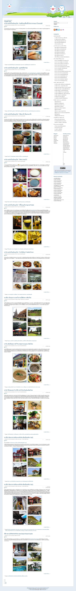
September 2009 (65, 149)
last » (6, 583)
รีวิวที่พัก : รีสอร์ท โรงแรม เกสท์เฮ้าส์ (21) (60, 100)
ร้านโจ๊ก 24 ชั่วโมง (22, 434)
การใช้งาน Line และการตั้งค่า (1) (60, 39)
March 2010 (65, 141)
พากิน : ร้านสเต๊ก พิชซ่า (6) (59, 69)
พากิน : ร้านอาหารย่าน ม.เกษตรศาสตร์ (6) (61, 72)
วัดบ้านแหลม (17, 529)
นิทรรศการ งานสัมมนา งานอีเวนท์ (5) (60, 122)
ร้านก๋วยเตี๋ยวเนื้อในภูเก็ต (11, 64)
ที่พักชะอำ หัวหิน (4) (58, 109)
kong (47, 588)
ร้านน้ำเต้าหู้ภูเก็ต (14, 201)
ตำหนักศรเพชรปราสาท (11, 530)
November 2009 (65, 146)
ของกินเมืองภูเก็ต (17, 64)
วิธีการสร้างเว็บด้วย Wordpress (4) (60, 42)
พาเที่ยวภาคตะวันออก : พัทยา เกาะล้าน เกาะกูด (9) (63, 87)
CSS (45, 589)
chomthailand (56, 140)
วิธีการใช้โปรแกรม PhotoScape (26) (60, 47)
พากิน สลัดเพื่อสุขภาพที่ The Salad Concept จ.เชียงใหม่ (18, 344)
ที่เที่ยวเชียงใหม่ (29, 340)
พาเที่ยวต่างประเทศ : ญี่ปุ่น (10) (60, 96)
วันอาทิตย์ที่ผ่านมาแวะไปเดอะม (58, 185)
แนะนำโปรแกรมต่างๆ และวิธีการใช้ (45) (60, 45)
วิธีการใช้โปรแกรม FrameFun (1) (60, 53)
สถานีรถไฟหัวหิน (13, 481)
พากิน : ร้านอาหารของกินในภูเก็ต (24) (61, 77)
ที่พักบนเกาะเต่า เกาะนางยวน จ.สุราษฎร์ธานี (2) (62, 112)
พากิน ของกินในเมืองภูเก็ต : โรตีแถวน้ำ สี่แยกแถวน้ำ (17, 114)
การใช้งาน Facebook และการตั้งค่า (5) (61, 37)
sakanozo (55, 139)
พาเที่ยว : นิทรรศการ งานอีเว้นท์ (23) (60, 95)
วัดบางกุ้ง (21, 529)
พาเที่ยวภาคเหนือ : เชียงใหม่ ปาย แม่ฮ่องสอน (22, 299)
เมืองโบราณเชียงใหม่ (14, 340)
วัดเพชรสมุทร (13, 529)
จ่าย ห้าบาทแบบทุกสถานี (57, 180)
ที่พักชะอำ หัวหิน (17, 535)
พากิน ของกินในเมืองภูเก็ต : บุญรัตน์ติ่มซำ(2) (15, 68)
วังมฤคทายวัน (18, 481)
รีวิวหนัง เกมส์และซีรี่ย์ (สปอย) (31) (60, 126)
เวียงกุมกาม (9, 340)
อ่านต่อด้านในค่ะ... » (47, 62)
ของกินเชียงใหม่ (27, 434)
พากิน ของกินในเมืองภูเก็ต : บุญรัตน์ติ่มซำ (34, 73)
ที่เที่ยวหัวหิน (31, 481)
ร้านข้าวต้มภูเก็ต (20, 294)
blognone (55, 136)
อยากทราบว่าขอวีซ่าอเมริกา (58, 190)
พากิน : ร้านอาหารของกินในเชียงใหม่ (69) (61, 74)
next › (6, 582)
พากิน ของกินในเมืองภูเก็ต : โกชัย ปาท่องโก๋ (15, 159)
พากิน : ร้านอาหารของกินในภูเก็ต (20, 25)
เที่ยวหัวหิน (9, 529)
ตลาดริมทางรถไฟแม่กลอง (28, 530)
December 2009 (65, 145)
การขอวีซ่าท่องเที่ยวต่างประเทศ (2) (60, 120)
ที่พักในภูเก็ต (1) (57, 114)
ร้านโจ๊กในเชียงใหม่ (10, 434)
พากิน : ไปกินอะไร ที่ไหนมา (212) (59, 58)
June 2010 (64, 138)
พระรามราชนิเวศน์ (38, 529)
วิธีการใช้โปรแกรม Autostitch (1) (60, 50)
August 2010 (65, 135)
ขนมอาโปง (22, 64)
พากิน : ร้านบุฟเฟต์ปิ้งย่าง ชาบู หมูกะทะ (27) (62, 60)
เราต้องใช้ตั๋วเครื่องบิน (57, 178)
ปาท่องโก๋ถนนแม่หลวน (21, 201)
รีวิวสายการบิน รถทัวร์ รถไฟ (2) (60, 119)
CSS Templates (32, 589)
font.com (55, 138)
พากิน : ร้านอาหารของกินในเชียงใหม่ (20, 345)
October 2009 (65, 148)
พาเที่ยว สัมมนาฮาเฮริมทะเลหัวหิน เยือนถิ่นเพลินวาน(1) (18, 442)
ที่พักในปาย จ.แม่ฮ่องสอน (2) (59, 103)
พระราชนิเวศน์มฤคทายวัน (25, 481)
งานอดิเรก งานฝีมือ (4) (58, 129)
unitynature (55, 143)
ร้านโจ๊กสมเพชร (16, 434)
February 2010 (65, 143)
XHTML (42, 589)
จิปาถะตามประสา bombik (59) (58, 124)
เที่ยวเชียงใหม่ (20, 340)
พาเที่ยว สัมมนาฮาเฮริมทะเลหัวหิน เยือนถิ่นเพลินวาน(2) (18, 437)
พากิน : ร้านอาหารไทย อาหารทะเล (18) (61, 65)
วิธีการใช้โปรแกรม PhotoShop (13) (60, 49)
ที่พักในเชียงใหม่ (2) (58, 101)
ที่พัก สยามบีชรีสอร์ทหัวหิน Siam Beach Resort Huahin (18, 533)
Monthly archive (9, 20)
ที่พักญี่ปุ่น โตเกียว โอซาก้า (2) (59, 115)
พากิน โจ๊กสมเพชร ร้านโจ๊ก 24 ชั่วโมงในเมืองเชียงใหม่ (18, 390)
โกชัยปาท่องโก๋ (9, 201)
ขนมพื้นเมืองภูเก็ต (27, 64)
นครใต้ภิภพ (24, 340)
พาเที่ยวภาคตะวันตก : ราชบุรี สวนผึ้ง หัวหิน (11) (62, 88)
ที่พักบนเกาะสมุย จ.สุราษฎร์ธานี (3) (60, 111)
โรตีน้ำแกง (20, 156)
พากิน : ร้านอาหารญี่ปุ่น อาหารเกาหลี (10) (61, 62)
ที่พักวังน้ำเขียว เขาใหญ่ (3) (59, 106)
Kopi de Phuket (33, 210)
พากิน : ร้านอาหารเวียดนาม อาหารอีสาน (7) (62, 63)
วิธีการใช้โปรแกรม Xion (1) (59, 55)
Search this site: (56, 22)
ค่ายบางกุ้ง (34, 530)
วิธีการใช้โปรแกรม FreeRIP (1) (60, 52)
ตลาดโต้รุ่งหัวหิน (17, 530)
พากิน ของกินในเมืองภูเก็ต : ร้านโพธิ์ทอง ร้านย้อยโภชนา (19, 252)
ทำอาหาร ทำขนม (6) (58, 130)
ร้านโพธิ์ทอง (15, 294)
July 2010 (64, 136)
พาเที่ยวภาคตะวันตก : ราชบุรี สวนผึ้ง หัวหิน (21, 439)
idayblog (55, 141)
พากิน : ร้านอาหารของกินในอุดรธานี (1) (61, 80)
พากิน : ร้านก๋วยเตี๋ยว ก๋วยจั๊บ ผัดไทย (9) (61, 68)
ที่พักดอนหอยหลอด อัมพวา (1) (59, 104)
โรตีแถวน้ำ (9, 156)
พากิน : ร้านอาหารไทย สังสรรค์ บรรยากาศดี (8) (62, 66)
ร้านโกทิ (24, 529)
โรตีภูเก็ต (17, 156)
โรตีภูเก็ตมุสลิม (13, 156)
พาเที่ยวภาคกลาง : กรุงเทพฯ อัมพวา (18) (61, 85)
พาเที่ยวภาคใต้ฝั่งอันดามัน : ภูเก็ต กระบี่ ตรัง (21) (62, 93)
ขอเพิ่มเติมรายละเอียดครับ (58, 197)
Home (5, 20)
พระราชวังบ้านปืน (44, 529)
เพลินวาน (8, 481)
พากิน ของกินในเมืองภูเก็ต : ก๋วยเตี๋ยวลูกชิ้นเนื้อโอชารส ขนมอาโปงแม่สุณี (23, 23)
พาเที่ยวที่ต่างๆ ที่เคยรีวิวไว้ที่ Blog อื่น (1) (61, 98)
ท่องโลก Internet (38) (57, 36)
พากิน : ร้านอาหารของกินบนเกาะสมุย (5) (61, 79)
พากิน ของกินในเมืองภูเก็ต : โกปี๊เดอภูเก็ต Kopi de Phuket (19, 205)
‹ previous (64, 152)
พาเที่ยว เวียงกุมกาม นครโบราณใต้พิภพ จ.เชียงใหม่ (17, 297)
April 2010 (64, 140)
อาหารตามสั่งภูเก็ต (10, 294)
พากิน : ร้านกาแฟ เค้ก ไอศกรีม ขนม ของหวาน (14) (63, 71)
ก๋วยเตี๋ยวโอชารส (33, 64)
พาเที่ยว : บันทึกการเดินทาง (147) (59, 82)
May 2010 (64, 139)
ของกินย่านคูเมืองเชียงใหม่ (34, 434)
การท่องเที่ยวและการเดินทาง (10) (59, 117)
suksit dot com (56, 135)
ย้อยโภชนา (24, 294)
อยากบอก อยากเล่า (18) (58, 127)
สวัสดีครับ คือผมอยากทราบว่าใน (59, 199)
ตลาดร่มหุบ (22, 530)
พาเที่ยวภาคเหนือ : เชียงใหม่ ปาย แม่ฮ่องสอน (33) (62, 84)
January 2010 (65, 144)
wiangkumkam (34, 340)
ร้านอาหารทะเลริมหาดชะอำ (30, 529)
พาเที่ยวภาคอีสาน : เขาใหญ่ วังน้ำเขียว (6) (61, 90)
